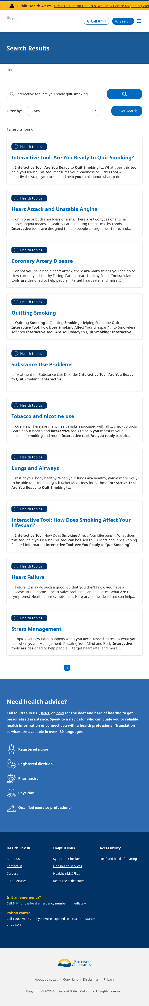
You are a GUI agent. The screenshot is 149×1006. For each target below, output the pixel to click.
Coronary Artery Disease (42, 260)
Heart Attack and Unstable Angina (54, 209)
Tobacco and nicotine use (42, 416)
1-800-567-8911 (24, 919)
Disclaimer (91, 979)
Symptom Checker (66, 859)
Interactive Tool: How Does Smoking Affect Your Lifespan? (71, 522)
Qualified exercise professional (45, 807)
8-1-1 (98, 21)
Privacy (109, 979)
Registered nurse (33, 749)
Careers (12, 873)
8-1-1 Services (17, 881)
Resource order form (68, 881)
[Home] (44, 18)
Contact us (14, 866)
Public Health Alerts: (35, 5)
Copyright (70, 979)
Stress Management (36, 628)
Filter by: (14, 110)
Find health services (67, 866)
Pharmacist (28, 778)
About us (13, 859)
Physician (26, 793)
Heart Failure (27, 577)
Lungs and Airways (35, 467)
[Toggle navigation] (138, 21)
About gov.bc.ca (46, 979)
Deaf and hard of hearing (118, 859)
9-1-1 (16, 903)
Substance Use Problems (42, 364)
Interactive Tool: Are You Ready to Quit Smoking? (72, 157)
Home (11, 69)
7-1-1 (60, 713)
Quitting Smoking (33, 312)
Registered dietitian (35, 763)
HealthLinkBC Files (66, 873)
